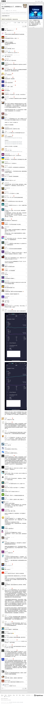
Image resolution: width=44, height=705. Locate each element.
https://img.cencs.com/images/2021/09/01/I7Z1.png (13, 151)
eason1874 (7, 96)
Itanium (6, 265)
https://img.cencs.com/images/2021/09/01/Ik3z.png (13, 141)
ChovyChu (7, 286)
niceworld (6, 555)
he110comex (7, 509)
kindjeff (6, 77)
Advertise (9, 695)
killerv (6, 490)
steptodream (7, 280)
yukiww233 (7, 58)
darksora (6, 530)
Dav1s (6, 117)
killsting (6, 583)
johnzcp (6, 471)
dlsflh (6, 81)
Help (5, 695)
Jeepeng (6, 304)
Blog (14, 695)
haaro (6, 493)
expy (5, 447)
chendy (6, 451)
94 (5, 102)
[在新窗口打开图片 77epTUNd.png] (16, 409)
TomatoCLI (7, 466)
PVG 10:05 (14, 702)
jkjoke (6, 236)
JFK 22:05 (21, 702)
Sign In (42, 1)
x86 (5, 218)
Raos (6, 113)
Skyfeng (6, 486)
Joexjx (6, 497)
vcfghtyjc (7, 10)
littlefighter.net (10, 565)
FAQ (19, 695)
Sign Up (39, 1)
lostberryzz (7, 68)
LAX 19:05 (18, 702)
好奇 (19, 22)
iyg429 (6, 272)
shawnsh (6, 28)
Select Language (7, 696)
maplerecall (7, 182)
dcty (5, 208)
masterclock (7, 226)
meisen (6, 36)
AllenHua (6, 161)
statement (6, 62)
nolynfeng (6, 482)
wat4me (6, 527)
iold (5, 567)
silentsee (6, 551)
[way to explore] (3, 1)
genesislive (7, 684)
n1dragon (6, 203)
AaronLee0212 (7, 517)
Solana (23, 695)
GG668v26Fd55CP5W (8, 55)
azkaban (6, 476)
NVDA (6, 178)
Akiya (6, 676)
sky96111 (6, 269)
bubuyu (6, 199)
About (2, 695)
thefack (6, 47)
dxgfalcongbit (7, 153)
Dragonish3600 (7, 680)
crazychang (7, 437)
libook (6, 541)
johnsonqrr (7, 89)
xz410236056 (7, 169)
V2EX (3, 4)
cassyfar (6, 222)
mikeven (6, 165)
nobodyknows (7, 188)
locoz (6, 309)
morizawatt (7, 290)
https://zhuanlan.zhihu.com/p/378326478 (14, 641)
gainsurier (6, 195)
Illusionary (7, 251)
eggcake (6, 658)
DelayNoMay (7, 300)
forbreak (6, 276)
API (16, 695)
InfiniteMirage (7, 537)
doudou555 (7, 157)
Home (36, 1)
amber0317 (7, 501)
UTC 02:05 (10, 702)
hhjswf (6, 247)
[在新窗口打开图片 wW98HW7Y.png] (16, 360)
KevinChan (7, 455)
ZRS (5, 32)
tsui (5, 256)
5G (5, 4)
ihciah (6, 73)
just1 (6, 40)
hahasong (6, 93)
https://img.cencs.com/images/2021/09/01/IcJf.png (13, 142)
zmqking (6, 443)
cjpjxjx (6, 135)
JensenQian (7, 627)
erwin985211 (7, 127)
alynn (33, 27)
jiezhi (6, 435)
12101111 (6, 571)
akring (6, 131)
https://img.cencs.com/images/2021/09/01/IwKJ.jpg (13, 137)
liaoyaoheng (7, 296)
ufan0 (6, 671)
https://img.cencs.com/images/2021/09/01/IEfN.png (13, 143)
